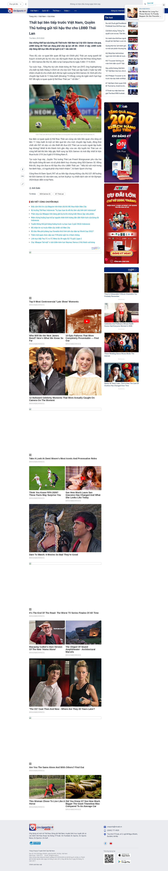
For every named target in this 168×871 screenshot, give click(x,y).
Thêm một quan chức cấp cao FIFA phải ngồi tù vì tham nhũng (55, 235)
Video (66, 11)
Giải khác (51, 16)
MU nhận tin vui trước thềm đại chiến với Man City (50, 228)
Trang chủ (33, 16)
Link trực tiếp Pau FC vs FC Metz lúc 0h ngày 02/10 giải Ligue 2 (56, 239)
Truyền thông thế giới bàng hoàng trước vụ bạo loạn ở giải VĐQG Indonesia (60, 224)
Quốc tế (45, 11)
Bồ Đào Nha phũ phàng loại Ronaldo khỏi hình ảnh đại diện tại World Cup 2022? (62, 231)
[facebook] (23, 169)
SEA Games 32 (45, 194)
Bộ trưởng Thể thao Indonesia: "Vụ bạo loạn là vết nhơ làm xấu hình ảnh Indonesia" (63, 210)
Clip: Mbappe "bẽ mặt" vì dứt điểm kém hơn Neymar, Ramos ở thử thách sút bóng (63, 242)
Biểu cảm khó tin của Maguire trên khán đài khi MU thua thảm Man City (59, 207)
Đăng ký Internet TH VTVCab (122, 11)
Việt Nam (33, 11)
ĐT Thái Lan (59, 194)
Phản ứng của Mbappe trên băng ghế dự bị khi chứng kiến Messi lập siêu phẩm (62, 214)
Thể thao (56, 11)
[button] (15, 4)
